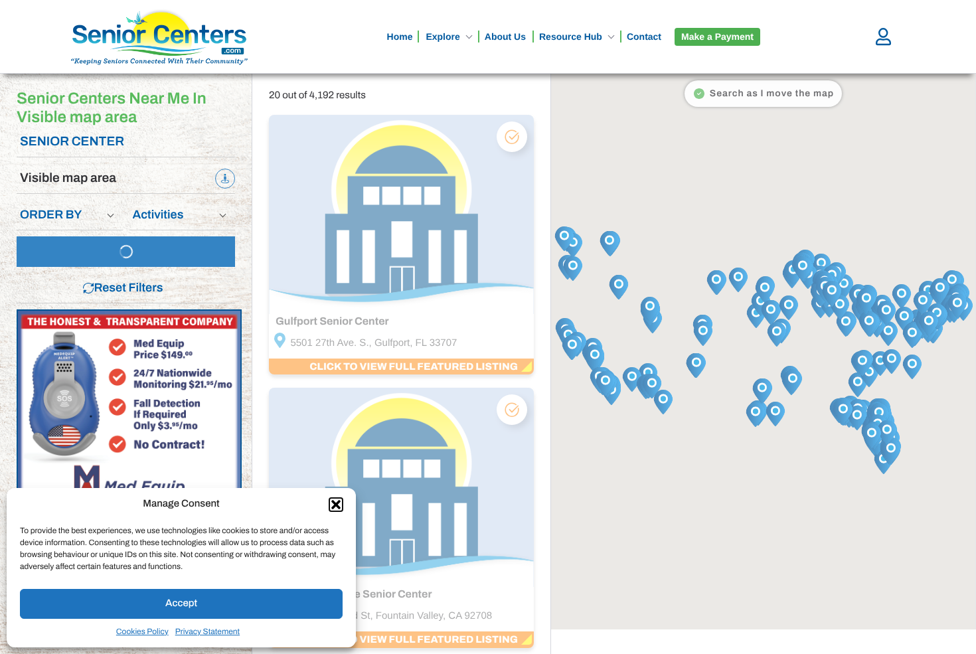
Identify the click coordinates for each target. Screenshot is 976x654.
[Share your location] (225, 179)
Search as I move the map (772, 93)
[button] (336, 504)
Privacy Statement (207, 631)
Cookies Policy (142, 631)
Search (132, 251)
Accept (181, 603)
